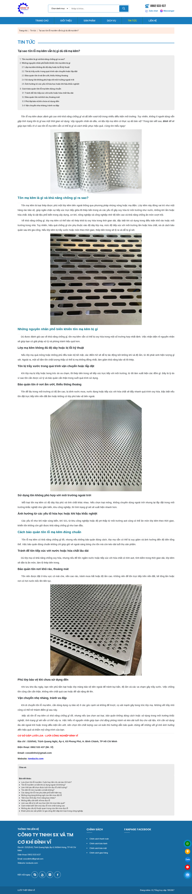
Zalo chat (153, 11)
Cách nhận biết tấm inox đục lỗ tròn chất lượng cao (43, 806)
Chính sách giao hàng (98, 853)
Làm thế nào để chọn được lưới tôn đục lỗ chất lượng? (44, 787)
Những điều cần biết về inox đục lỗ (35, 800)
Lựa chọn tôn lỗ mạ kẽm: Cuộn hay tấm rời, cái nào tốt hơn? (46, 782)
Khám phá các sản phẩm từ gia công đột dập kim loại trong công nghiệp (52, 811)
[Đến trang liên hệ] (187, 851)
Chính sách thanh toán (99, 839)
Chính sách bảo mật (98, 848)
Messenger (168, 11)
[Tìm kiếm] (123, 8)
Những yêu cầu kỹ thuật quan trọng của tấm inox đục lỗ (44, 808)
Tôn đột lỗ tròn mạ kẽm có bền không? (37, 790)
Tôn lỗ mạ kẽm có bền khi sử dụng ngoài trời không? (43, 785)
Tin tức (132, 20)
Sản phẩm (89, 20)
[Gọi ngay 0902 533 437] (187, 843)
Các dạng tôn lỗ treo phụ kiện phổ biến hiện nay (41, 792)
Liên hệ (153, 20)
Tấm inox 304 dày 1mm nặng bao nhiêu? (38, 798)
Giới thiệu (66, 20)
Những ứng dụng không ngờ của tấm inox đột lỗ (41, 795)
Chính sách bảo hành (98, 843)
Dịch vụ (111, 20)
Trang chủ (41, 20)
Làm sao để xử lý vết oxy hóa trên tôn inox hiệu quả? (43, 803)
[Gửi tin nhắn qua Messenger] (187, 867)
